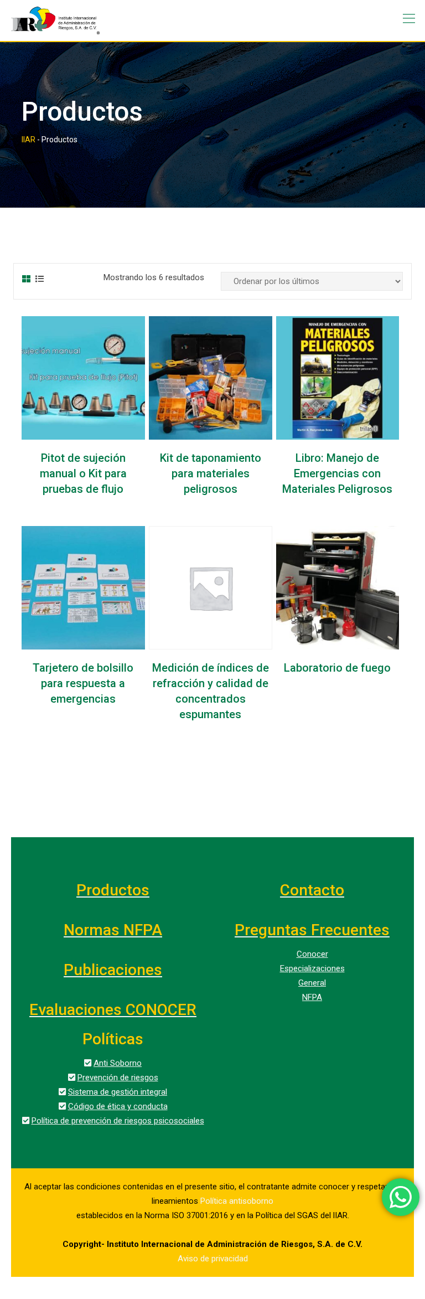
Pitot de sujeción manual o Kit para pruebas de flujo (83, 473)
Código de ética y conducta (118, 1106)
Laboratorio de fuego (337, 667)
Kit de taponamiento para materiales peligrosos (210, 473)
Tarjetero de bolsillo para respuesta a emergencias (83, 683)
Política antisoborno (236, 1201)
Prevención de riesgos (117, 1077)
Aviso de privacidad (213, 1259)
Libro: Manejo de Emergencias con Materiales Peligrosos (337, 473)
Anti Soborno (118, 1063)
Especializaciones (312, 968)
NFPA (312, 997)
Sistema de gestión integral (117, 1092)
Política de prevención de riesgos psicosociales (118, 1121)
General (312, 983)
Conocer (312, 954)
